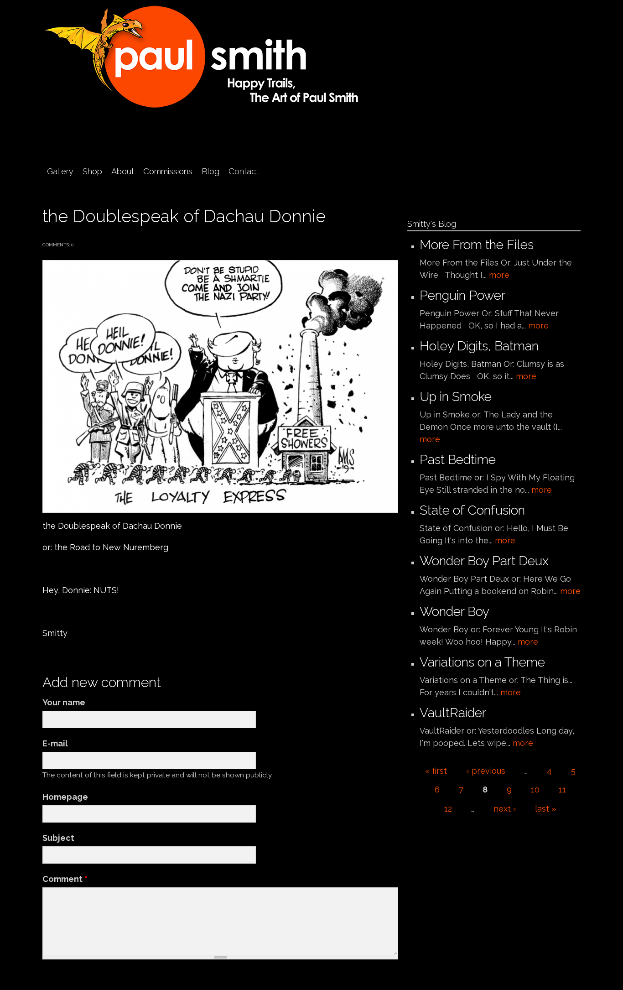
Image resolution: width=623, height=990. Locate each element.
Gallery (60, 171)
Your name (63, 702)
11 (562, 789)
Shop (92, 171)
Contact (243, 171)
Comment (65, 879)
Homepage (65, 797)
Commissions (167, 171)
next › (504, 808)
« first (436, 771)
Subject (58, 838)
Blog (210, 171)
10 (535, 789)
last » (545, 808)
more (499, 275)
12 (448, 808)
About (122, 171)
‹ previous (485, 771)
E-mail (55, 743)
